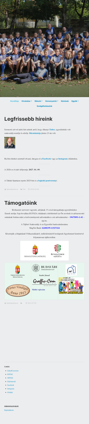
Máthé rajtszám (38, 289)
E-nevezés (15, 370)
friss (24, 189)
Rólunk (38, 101)
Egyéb (74, 101)
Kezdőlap (14, 101)
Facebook (10, 385)
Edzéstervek (11, 381)
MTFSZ (10, 378)
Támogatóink (20, 203)
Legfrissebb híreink (28, 119)
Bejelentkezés (9, 410)
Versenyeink (51, 101)
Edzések (65, 101)
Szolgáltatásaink (44, 106)
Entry (9, 370)
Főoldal (10, 392)
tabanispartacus (12, 189)
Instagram (10, 388)
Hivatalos (26, 101)
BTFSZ (10, 374)
